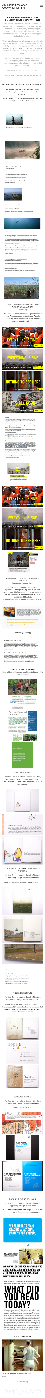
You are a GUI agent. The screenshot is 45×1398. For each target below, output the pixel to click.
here (34, 101)
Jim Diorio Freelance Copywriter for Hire (15, 6)
